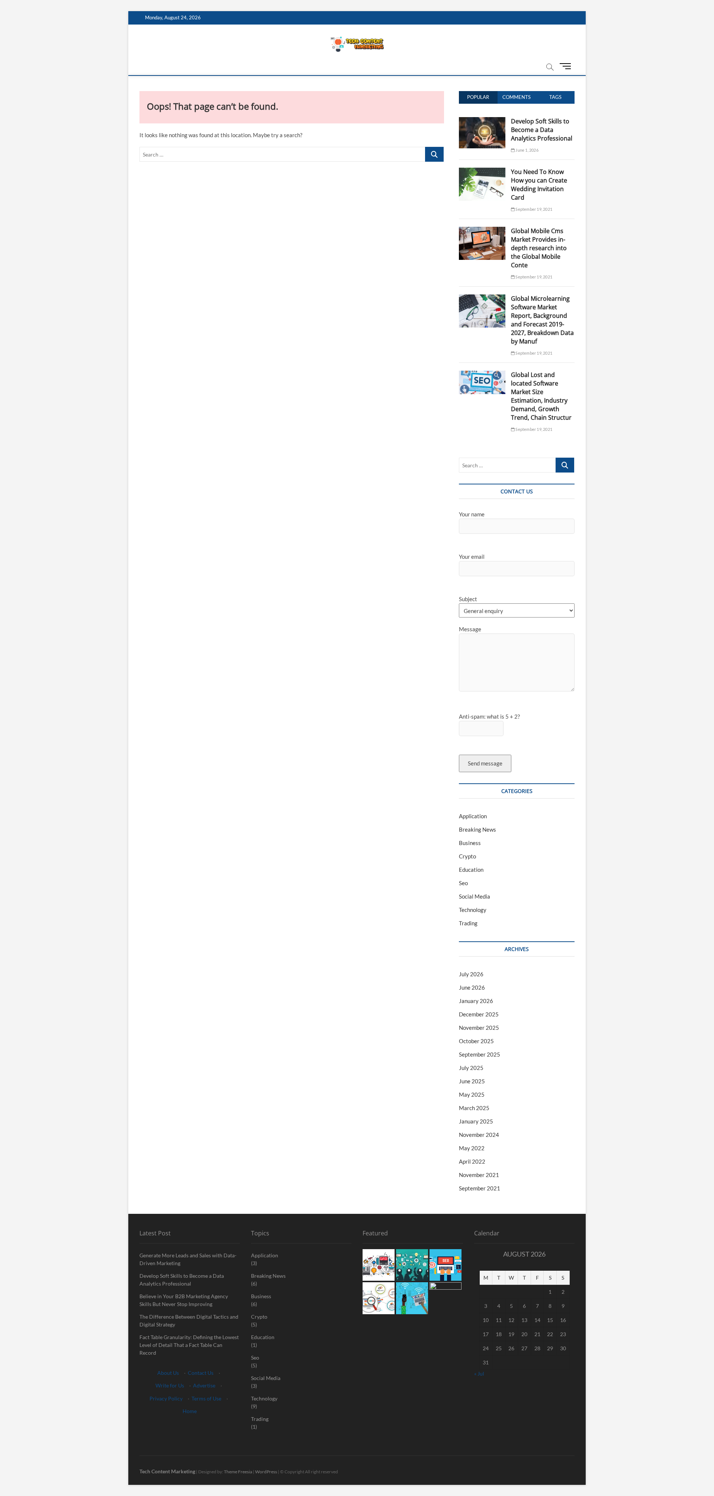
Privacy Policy (166, 1398)
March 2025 (474, 1108)
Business (470, 842)
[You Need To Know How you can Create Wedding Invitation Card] (482, 171)
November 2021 (479, 1174)
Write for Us (169, 1385)
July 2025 (471, 1067)
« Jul (479, 1373)
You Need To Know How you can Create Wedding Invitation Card (539, 184)
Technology (472, 909)
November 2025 (479, 1027)
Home (190, 1411)
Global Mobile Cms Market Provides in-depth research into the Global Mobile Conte (539, 248)
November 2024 (479, 1134)
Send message (485, 763)
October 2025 (476, 1041)
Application (473, 816)
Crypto (467, 856)
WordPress (266, 1471)
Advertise (204, 1385)
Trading (468, 923)
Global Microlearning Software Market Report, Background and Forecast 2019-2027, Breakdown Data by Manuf (542, 319)
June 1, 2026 (526, 150)
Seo (463, 883)
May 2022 (472, 1148)
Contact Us (200, 1373)
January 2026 (476, 1000)
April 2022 (472, 1161)
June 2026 (472, 987)
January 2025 (476, 1121)
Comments (516, 97)
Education (471, 869)
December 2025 (479, 1014)
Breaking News (477, 829)
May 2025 (472, 1094)
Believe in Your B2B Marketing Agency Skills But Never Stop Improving (183, 1300)
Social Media (474, 896)
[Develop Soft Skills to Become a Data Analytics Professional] (482, 121)
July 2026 (471, 974)
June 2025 (472, 1081)
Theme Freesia (238, 1471)
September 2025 (479, 1054)
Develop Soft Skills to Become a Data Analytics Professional (541, 129)
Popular (478, 97)
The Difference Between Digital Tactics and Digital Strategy (188, 1320)
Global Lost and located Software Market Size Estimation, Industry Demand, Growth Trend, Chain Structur (541, 396)
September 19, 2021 (533, 209)
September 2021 (479, 1188)
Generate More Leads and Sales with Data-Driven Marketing (188, 1259)
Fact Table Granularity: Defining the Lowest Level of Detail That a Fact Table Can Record (189, 1345)
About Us (168, 1373)
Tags (555, 97)
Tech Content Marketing (167, 1471)
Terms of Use (206, 1398)
